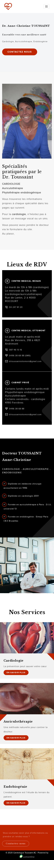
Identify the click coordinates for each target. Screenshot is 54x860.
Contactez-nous (15, 843)
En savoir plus (16, 672)
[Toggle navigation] (46, 6)
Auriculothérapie (12, 188)
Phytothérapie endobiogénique (21, 192)
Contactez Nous (19, 52)
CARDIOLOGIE (11, 183)
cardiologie (19, 214)
